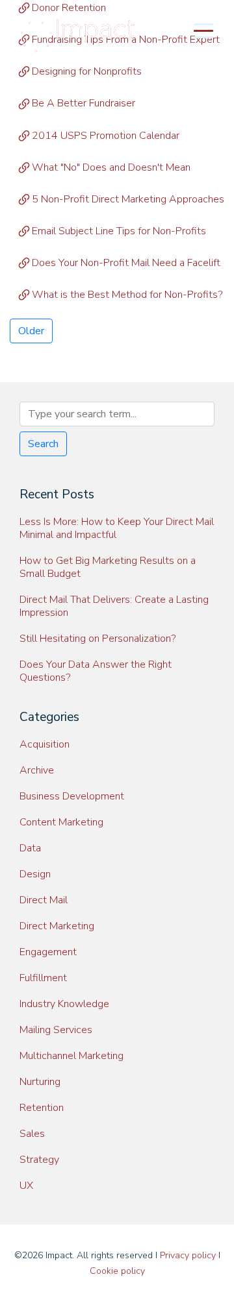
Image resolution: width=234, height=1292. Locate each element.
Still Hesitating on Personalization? (98, 638)
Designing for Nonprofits (87, 71)
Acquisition (45, 744)
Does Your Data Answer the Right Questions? (96, 671)
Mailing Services (56, 1030)
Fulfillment (43, 978)
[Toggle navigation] (203, 30)
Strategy (39, 1159)
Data (30, 848)
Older (31, 331)
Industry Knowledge (64, 1004)
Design (35, 874)
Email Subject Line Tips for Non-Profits (119, 231)
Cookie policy (117, 1271)
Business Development (72, 796)
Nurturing (40, 1082)
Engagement (48, 952)
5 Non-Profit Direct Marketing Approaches (128, 199)
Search (43, 444)
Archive (37, 770)
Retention (42, 1108)
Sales (32, 1134)
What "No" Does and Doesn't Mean (111, 167)
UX (26, 1185)
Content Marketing (61, 822)
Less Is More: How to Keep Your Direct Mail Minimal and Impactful (117, 528)
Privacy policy (188, 1255)
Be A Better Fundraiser (83, 103)
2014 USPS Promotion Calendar (105, 135)
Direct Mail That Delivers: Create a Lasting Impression (114, 606)
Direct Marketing (57, 926)
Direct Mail (44, 900)
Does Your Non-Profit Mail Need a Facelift (126, 263)
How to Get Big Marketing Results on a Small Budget (108, 567)
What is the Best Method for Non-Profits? (127, 294)
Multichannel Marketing (72, 1056)
